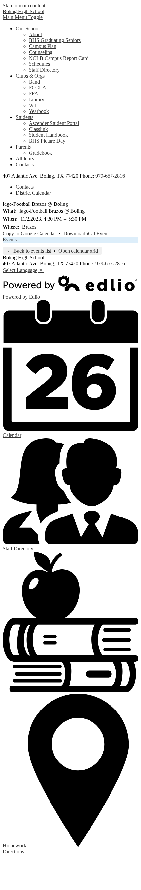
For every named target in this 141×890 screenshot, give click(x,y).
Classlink (38, 129)
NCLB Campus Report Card (59, 58)
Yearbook (39, 111)
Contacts (25, 187)
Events (10, 239)
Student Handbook (48, 135)
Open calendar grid (78, 250)
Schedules (39, 64)
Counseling (40, 52)
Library (36, 99)
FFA (33, 93)
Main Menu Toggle (23, 17)
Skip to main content (24, 5)
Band (34, 81)
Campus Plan (42, 46)
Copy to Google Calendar (29, 233)
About (35, 34)
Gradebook (40, 153)
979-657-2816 (110, 176)
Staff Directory (44, 70)
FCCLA (37, 87)
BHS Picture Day (47, 141)
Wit (32, 105)
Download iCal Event (86, 233)
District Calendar (33, 193)
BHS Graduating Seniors (55, 40)
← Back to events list (29, 250)
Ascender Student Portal (54, 123)
